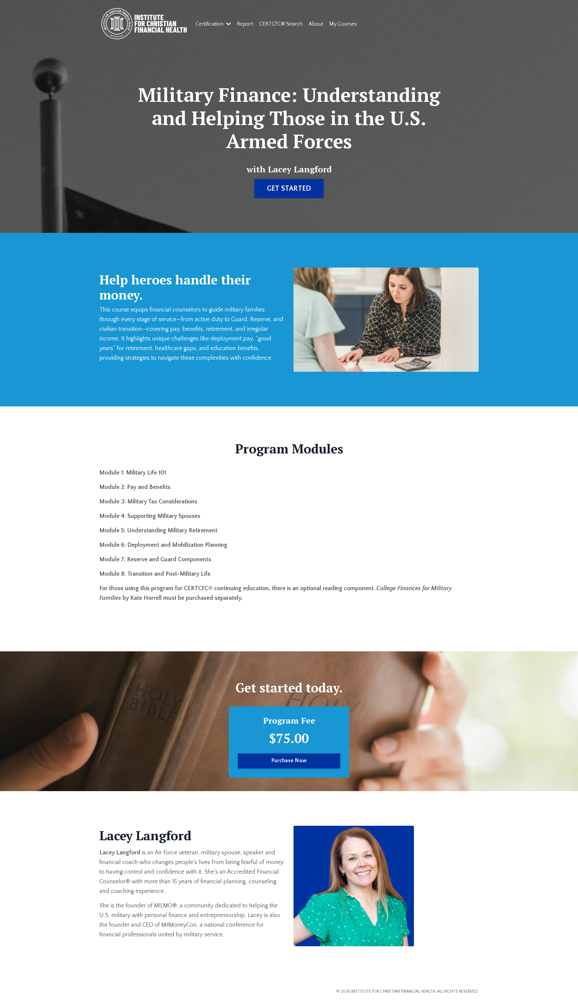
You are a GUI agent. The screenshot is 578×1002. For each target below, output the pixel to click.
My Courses (343, 24)
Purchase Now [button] (289, 761)
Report (245, 24)
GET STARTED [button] (289, 189)
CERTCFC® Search (281, 24)
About (316, 24)
